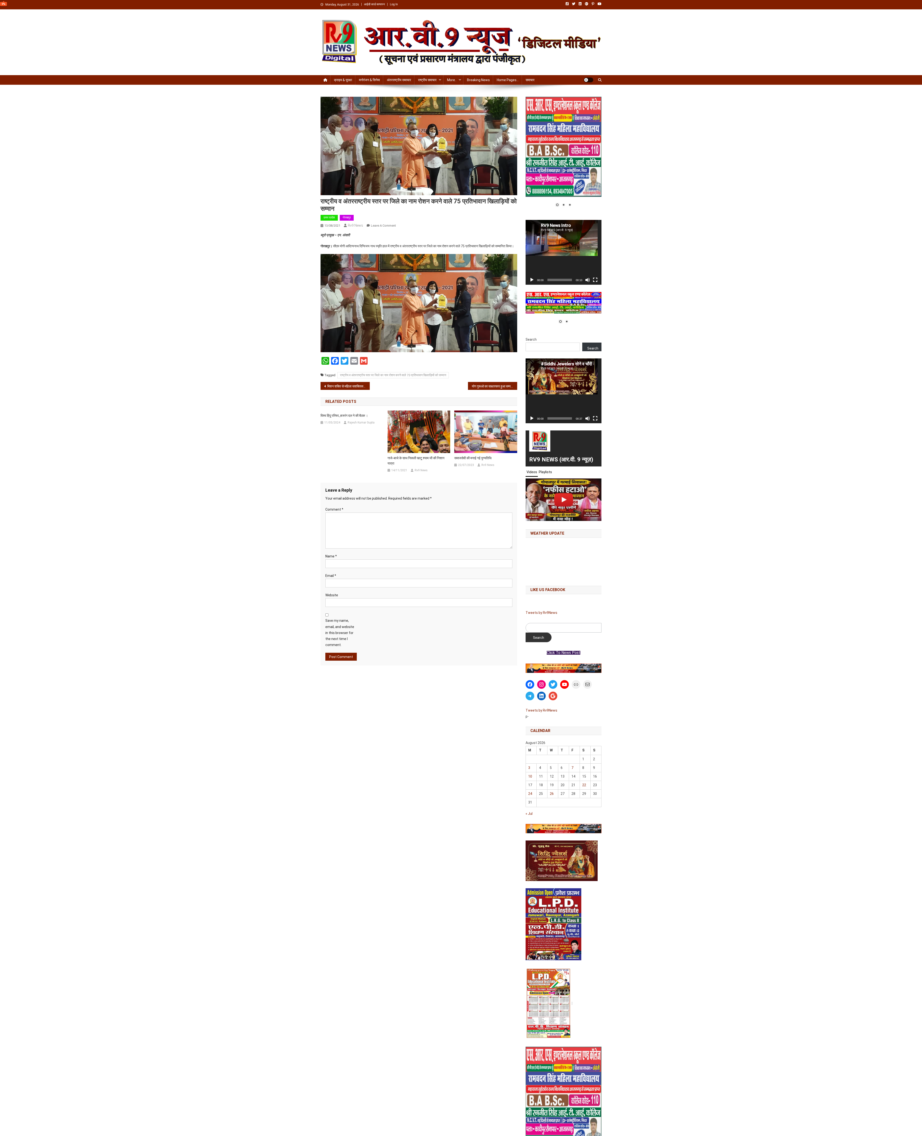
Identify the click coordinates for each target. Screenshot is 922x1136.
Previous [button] (531, 667)
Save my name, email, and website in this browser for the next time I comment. (339, 633)
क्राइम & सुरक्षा (343, 80)
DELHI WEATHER (563, 561)
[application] (563, 252)
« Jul (529, 814)
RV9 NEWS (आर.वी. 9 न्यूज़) (561, 459)
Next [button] (595, 667)
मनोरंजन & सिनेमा (369, 80)
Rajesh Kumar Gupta (361, 422)
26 (552, 794)
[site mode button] (588, 80)
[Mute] (587, 280)
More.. (451, 80)
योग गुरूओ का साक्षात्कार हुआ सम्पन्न (493, 386)
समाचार (530, 80)
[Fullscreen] (595, 280)
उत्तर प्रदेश (329, 217)
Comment (334, 509)
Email (330, 576)
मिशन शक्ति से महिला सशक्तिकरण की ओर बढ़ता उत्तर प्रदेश (348, 386)
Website (331, 595)
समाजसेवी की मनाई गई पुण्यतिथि (472, 458)
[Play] (531, 280)
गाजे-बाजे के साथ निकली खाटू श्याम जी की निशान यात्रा (416, 460)
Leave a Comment (383, 225)
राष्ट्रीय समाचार (427, 80)
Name (331, 556)
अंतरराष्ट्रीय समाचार (399, 80)
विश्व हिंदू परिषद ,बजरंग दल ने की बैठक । (344, 415)
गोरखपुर (347, 217)
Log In (394, 4)
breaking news (478, 80)
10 (530, 776)
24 (530, 794)
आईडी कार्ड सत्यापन (374, 4)
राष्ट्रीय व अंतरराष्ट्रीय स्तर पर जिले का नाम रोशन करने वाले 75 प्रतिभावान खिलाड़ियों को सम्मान (393, 375)
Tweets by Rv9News (541, 613)
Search (531, 339)
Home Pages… (508, 80)
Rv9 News (355, 225)
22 (584, 785)
